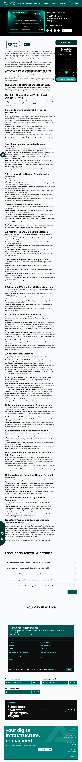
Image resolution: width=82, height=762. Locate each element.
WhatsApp (13, 635)
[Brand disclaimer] (2, 154)
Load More (71, 592)
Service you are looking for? (49, 652)
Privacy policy (53, 669)
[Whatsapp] (38, 683)
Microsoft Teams (30, 635)
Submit (69, 669)
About (53, 3)
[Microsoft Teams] (2, 539)
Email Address (45, 639)
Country (11, 645)
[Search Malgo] (72, 3)
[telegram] (34, 683)
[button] (42, 649)
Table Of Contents (66, 42)
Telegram (20, 635)
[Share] (2, 528)
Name (11, 639)
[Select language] (77, 3)
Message (11, 659)
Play (28, 44)
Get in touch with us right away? (18, 652)
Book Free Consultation (66, 79)
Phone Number (45, 645)
